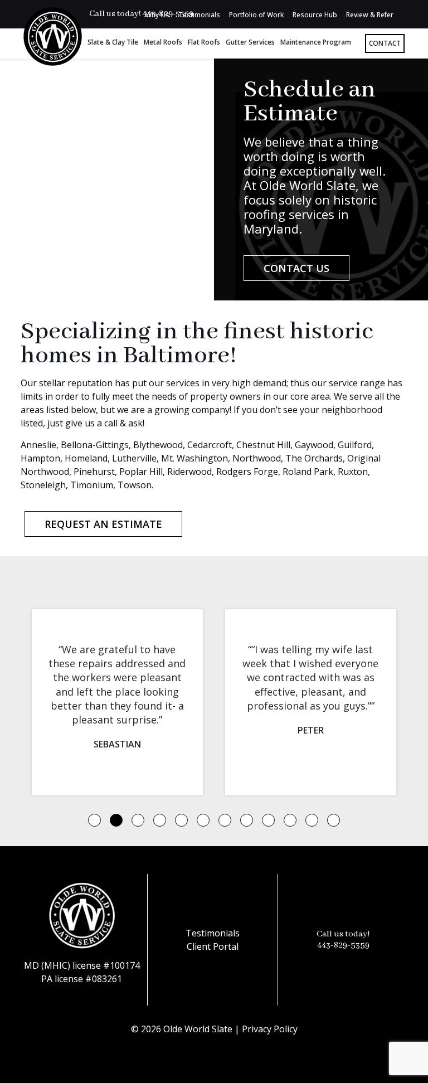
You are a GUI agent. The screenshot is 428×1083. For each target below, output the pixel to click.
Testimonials (199, 15)
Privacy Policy (270, 1029)
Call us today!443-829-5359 (343, 940)
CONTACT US (296, 268)
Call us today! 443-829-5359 (141, 14)
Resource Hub (315, 15)
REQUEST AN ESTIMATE (103, 524)
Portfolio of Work (256, 15)
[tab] (94, 820)
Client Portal (213, 946)
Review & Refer (369, 15)
